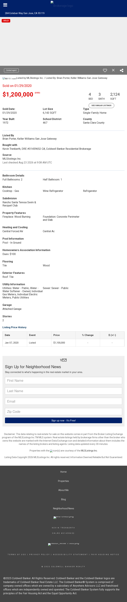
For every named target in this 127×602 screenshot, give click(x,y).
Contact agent (11, 70)
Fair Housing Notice (105, 554)
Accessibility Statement (70, 554)
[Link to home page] (63, 5)
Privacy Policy (39, 554)
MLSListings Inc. (89, 450)
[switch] (105, 70)
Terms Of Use (17, 554)
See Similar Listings (101, 105)
